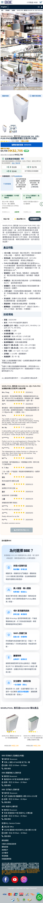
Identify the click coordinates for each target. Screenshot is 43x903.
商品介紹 (6, 219)
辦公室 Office (9, 827)
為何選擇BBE (34, 219)
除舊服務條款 (18, 176)
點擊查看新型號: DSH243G (21, 145)
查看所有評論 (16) (22, 530)
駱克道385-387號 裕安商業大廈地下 (17, 779)
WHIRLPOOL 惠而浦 (10, 136)
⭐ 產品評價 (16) (19, 219)
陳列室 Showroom (10, 759)
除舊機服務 (12, 176)
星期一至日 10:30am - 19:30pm (15, 765)
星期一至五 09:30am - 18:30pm (15, 833)
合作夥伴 (5, 853)
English (4, 7)
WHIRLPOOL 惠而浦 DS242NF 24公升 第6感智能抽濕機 (11, 737)
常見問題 (5, 856)
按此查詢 (7, 768)
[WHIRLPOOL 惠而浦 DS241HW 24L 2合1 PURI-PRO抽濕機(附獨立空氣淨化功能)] (21, 109)
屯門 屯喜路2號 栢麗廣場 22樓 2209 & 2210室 (20, 796)
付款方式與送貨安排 (9, 844)
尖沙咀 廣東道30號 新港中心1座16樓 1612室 (20, 830)
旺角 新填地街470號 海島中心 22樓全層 (18, 813)
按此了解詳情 (16, 163)
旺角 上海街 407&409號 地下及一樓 (17, 762)
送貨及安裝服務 (23, 692)
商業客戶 (5, 850)
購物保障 (5, 847)
